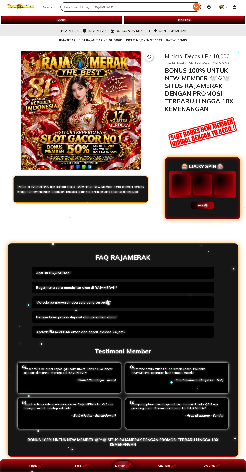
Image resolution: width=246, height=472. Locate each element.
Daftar (120, 465)
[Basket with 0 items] (234, 7)
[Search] (196, 7)
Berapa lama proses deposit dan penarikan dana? (76, 317)
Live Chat (209, 465)
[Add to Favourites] (149, 57)
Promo (33, 465)
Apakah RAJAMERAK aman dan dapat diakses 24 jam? (80, 332)
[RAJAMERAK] (21, 9)
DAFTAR (184, 20)
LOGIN (61, 20)
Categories (49, 6)
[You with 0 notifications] (223, 7)
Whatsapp (164, 465)
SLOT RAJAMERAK (90, 40)
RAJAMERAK (67, 40)
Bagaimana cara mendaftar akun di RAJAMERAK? (76, 287)
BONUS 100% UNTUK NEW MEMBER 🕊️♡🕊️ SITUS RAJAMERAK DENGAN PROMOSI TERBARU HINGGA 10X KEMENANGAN (123, 442)
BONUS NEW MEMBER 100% (144, 40)
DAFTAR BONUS (176, 40)
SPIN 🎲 (202, 205)
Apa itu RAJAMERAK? (53, 273)
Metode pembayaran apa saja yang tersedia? (73, 302)
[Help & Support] (210, 7)
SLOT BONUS (114, 40)
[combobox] (126, 7)
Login (78, 465)
